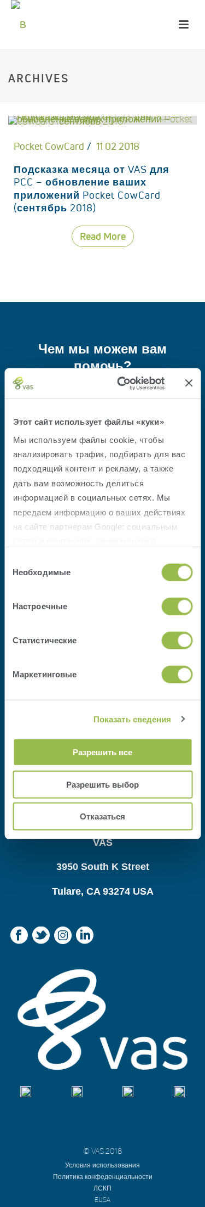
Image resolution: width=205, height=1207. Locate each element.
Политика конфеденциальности (103, 1176)
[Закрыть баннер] (188, 383)
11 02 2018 (117, 146)
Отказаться (102, 816)
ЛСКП (102, 1188)
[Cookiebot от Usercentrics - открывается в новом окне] (122, 383)
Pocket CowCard (49, 146)
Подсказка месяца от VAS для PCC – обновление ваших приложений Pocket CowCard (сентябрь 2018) (91, 188)
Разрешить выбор (102, 784)
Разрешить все (102, 752)
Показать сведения (132, 718)
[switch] (176, 606)
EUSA (102, 1199)
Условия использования (102, 1165)
